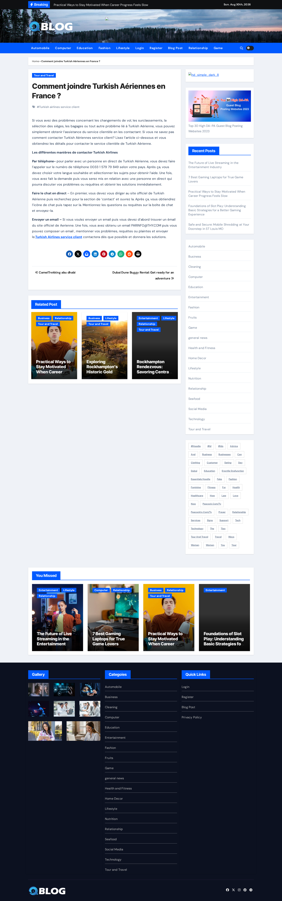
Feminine (196, 487)
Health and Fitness (201, 348)
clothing (195, 462)
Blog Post (175, 48)
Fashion (105, 48)
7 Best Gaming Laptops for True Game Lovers (108, 638)
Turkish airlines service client (59, 107)
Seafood (194, 399)
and (193, 454)
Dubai (194, 470)
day (240, 462)
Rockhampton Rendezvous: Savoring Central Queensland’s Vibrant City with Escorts (153, 374)
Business (43, 318)
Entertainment (148, 318)
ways (231, 536)
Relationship (198, 48)
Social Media (197, 409)
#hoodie (196, 446)
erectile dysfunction (233, 470)
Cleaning (194, 267)
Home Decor (197, 358)
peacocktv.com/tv (201, 512)
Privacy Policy (192, 717)
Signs (210, 520)
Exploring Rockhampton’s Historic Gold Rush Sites (102, 369)
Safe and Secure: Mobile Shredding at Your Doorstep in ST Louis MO (218, 227)
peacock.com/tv (212, 503)
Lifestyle (123, 48)
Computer (63, 48)
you (223, 545)
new (193, 503)
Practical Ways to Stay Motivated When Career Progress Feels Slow (53, 371)
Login (139, 48)
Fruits (192, 317)
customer (212, 462)
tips (223, 528)
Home (35, 61)
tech (237, 520)
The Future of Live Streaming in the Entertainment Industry (213, 165)
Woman (195, 545)
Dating (228, 462)
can (239, 454)
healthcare (197, 495)
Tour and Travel (44, 75)
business (207, 454)
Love (235, 495)
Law (224, 495)
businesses (225, 454)
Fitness (211, 487)
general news (197, 338)
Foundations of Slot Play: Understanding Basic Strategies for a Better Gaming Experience (217, 210)
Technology (196, 419)
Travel (218, 536)
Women (210, 545)
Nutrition (194, 378)
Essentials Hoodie (200, 479)
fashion (233, 479)
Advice (234, 446)
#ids (220, 446)
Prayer (222, 512)
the (212, 528)
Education (85, 48)
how (212, 495)
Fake (219, 479)
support (223, 520)
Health (236, 487)
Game (218, 48)
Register (156, 48)
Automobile (40, 48)
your (234, 545)
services (195, 520)
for (224, 487)
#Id (209, 446)
